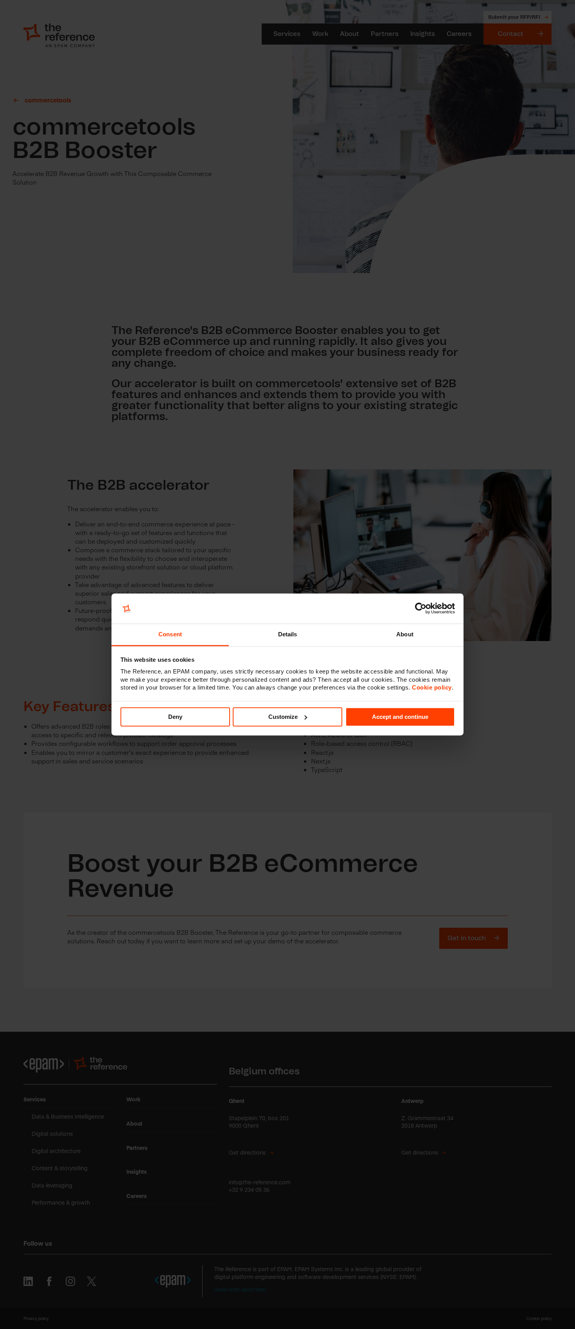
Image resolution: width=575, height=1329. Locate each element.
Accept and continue (400, 716)
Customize (283, 716)
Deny (175, 716)
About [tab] (404, 634)
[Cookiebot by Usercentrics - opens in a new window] (420, 608)
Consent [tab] (170, 634)
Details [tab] (287, 634)
